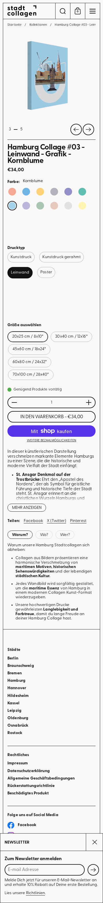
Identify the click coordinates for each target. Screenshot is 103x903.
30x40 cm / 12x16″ (71, 336)
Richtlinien (35, 893)
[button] (62, 11)
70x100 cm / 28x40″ (31, 374)
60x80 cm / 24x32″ (30, 362)
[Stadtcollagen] (29, 11)
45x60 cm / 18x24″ (29, 349)
